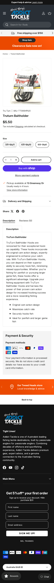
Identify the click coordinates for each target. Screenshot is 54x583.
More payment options (27, 175)
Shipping (19, 126)
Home (5, 54)
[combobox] (27, 25)
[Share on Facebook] (17, 211)
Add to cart (36, 160)
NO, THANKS (27, 541)
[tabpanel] (27, 276)
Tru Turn (7, 111)
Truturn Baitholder (17, 54)
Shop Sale (27, 40)
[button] (50, 13)
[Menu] (4, 13)
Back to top (27, 399)
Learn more (37, 2)
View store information (17, 190)
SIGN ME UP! (27, 533)
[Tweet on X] (12, 211)
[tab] (9, 221)
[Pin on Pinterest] (23, 211)
